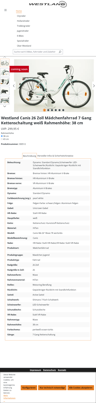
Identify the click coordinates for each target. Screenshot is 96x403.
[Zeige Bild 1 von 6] (45, 110)
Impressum (35, 370)
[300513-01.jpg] (54, 85)
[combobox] (35, 51)
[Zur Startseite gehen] (48, 4)
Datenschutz (49, 370)
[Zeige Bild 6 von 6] (63, 110)
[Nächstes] (94, 86)
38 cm (6, 136)
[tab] (29, 156)
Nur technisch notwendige (52, 387)
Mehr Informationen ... (10, 398)
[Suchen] (60, 51)
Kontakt (62, 370)
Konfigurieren (29, 387)
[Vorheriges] (14, 86)
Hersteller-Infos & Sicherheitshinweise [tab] (55, 155)
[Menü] (5, 9)
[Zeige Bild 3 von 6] (52, 110)
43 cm (6, 139)
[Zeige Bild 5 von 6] (59, 110)
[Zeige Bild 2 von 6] (48, 110)
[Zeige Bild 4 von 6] (56, 110)
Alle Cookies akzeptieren (80, 387)
